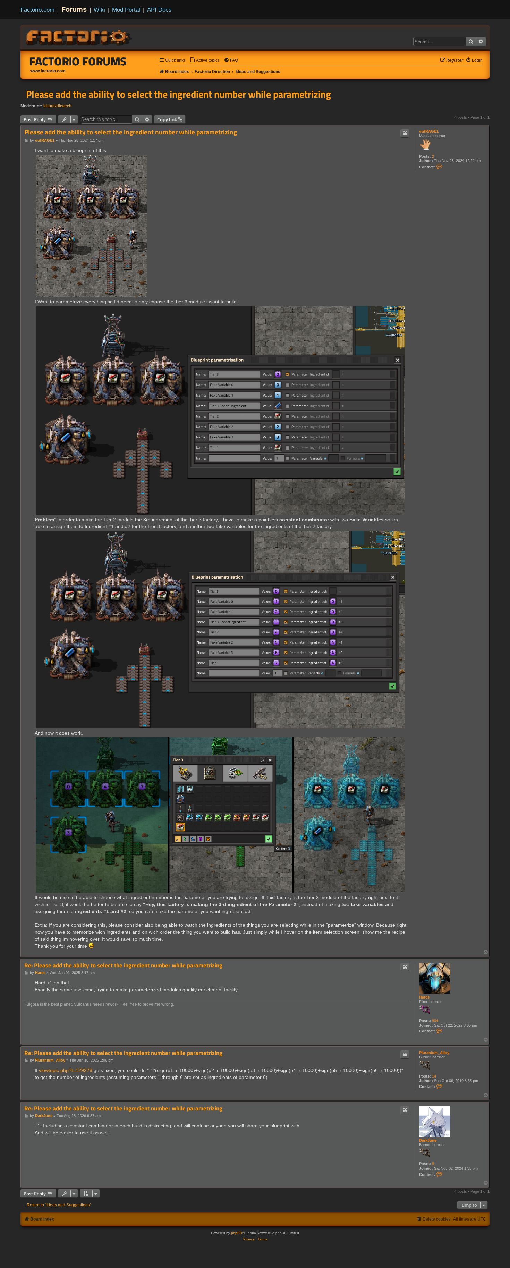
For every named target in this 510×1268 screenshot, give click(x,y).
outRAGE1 (429, 131)
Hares (424, 997)
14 (434, 1076)
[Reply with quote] (404, 133)
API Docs (159, 10)
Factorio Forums (78, 61)
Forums (74, 9)
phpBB (236, 1233)
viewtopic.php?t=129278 (65, 1070)
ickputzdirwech (57, 106)
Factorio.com (37, 10)
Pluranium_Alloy (434, 1052)
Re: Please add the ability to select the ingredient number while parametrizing (123, 965)
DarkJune (427, 1140)
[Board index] (79, 37)
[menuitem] (205, 60)
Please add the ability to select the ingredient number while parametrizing (178, 94)
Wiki (99, 10)
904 (435, 1021)
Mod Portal (126, 10)
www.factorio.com (48, 71)
